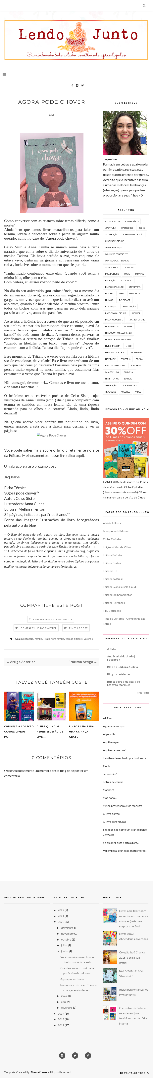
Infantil (135, 313)
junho (64, 951)
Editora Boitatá (112, 555)
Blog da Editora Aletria (122, 667)
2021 (61, 916)
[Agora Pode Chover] (51, 435)
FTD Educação (112, 610)
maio (64, 996)
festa (121, 293)
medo (128, 346)
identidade (124, 300)
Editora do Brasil (113, 579)
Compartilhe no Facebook (53, 619)
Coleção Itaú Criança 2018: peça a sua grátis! (132, 957)
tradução (110, 392)
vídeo (138, 392)
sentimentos (112, 378)
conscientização (114, 247)
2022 (61, 910)
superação (111, 385)
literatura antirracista (118, 339)
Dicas (127, 274)
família (38, 638)
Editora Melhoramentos (117, 594)
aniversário (131, 221)
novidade (110, 359)
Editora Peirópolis (114, 602)
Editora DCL (110, 571)
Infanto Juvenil (114, 319)
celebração (111, 234)
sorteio (128, 378)
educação (110, 280)
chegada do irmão (133, 234)
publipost (135, 365)
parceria (125, 359)
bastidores (127, 228)
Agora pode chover (72, 979)
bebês (141, 228)
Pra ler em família (54, 638)
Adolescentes (112, 221)
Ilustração (111, 306)
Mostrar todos (142, 693)
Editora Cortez (112, 563)
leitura (128, 326)
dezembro (67, 927)
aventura (110, 228)
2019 (61, 1013)
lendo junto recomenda (118, 333)
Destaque (27, 638)
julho (64, 945)
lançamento (112, 326)
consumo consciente (116, 254)
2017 (61, 1025)
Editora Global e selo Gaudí (119, 586)
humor (109, 300)
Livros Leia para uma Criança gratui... (81, 731)
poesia (139, 359)
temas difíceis (74, 638)
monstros (136, 352)
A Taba (111, 649)
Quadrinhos (112, 372)
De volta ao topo (133, 1072)
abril (63, 1001)
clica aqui (75, 455)
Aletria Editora (112, 523)
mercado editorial (115, 352)
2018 (61, 1019)
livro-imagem (112, 346)
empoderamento (114, 287)
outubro (66, 939)
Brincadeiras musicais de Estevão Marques (123, 683)
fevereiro (67, 1007)
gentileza (134, 293)
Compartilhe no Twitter (39, 628)
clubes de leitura (114, 241)
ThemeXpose (39, 1072)
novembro (67, 933)
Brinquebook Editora (115, 531)
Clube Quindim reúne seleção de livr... (50, 731)
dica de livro (112, 274)
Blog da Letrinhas (118, 674)
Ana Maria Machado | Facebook (121, 658)
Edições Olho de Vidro (117, 547)
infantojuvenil (136, 319)
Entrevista (134, 287)
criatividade (112, 267)
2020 (61, 921)
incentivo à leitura (115, 313)
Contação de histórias (117, 260)
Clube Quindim (112, 539)
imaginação (129, 306)
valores (88, 638)
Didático (139, 274)
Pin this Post (78, 628)
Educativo (126, 280)
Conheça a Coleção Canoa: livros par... (19, 731)
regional (129, 372)
